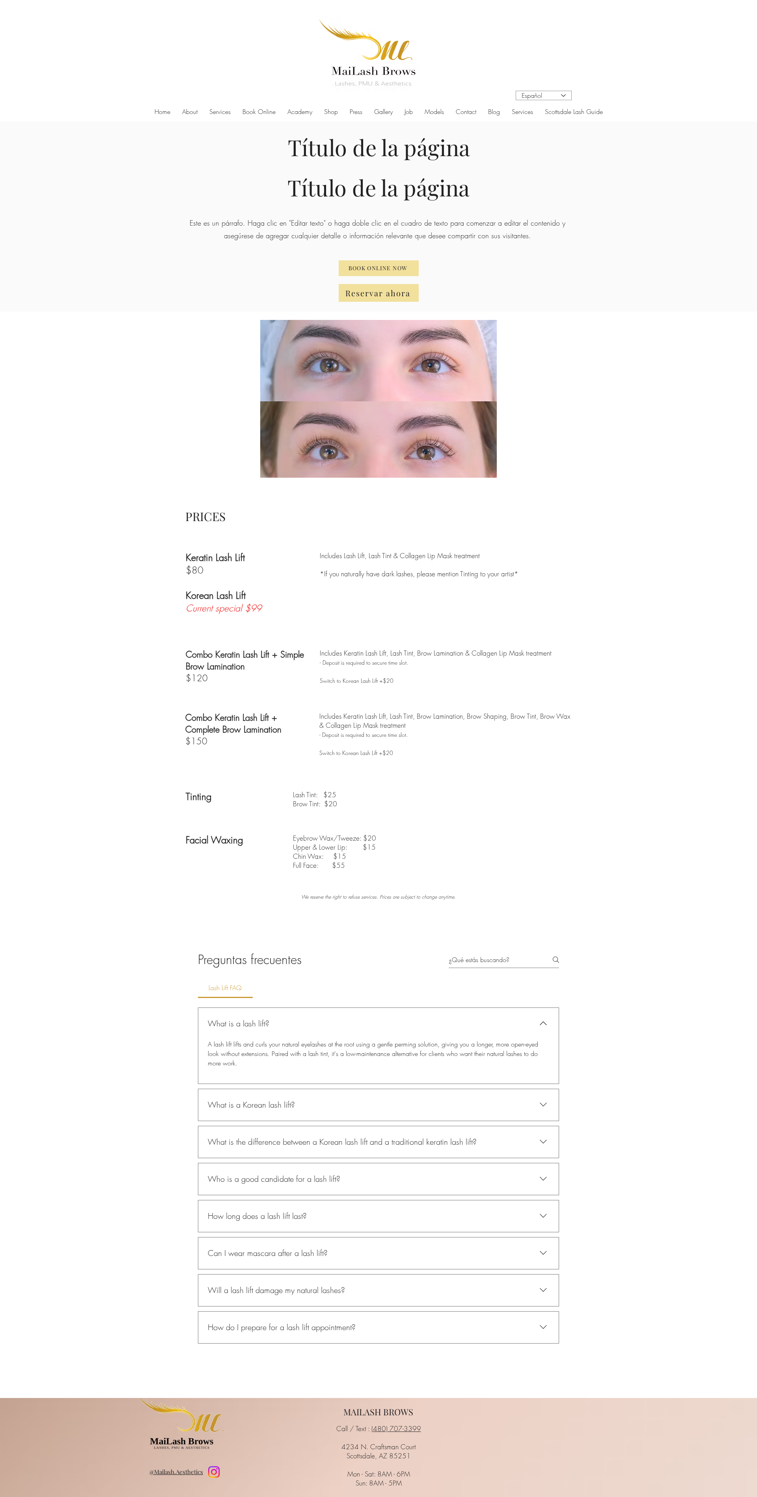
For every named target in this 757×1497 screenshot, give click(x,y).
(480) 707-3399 (396, 1428)
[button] (220, 111)
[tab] (225, 987)
